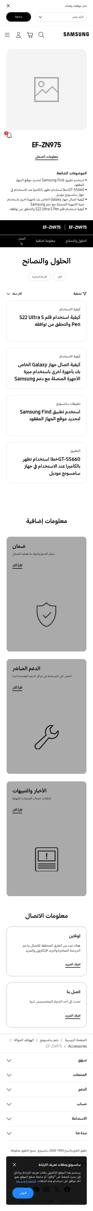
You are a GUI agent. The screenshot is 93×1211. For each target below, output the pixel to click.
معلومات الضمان (46, 157)
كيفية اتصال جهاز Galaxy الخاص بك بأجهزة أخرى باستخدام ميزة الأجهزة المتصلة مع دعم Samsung (45, 202)
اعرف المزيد (72, 964)
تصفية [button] (77, 293)
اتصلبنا (21, 241)
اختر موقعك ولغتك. (75, 6)
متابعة (18, 16)
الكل (60, 276)
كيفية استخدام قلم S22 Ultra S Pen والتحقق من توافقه (47, 209)
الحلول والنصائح (76, 241)
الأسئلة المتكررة (39, 276)
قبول (23, 1193)
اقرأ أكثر (17, 565)
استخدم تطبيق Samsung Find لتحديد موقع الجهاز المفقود (50, 182)
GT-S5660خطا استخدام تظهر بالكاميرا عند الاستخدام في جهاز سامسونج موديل (47, 192)
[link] (9, 135)
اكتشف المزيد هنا (26, 1181)
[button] (46, 321)
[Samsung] (77, 34)
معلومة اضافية (45, 241)
